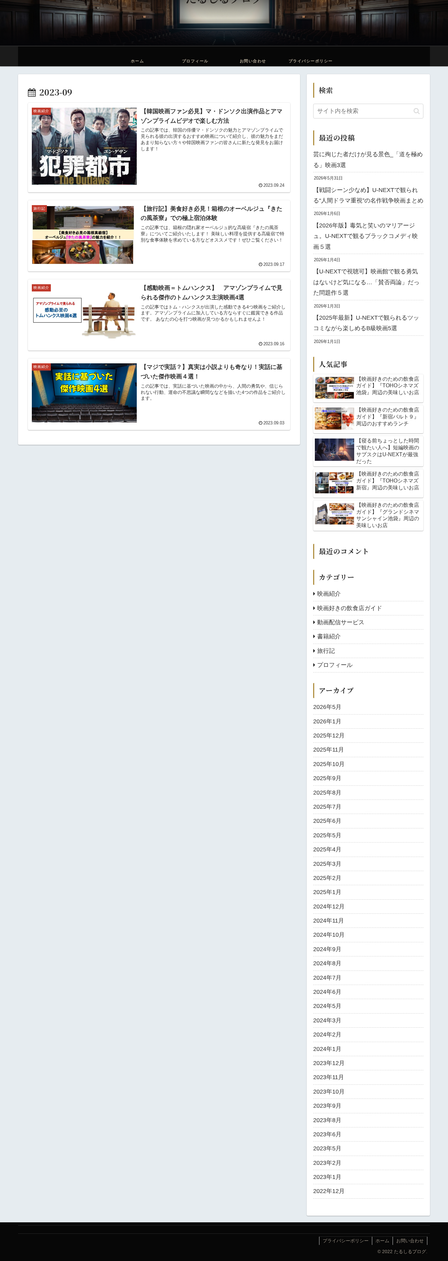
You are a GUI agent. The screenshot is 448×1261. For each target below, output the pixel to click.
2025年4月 (327, 849)
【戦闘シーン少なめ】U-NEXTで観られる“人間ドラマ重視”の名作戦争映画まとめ (368, 195)
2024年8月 (327, 963)
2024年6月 (327, 992)
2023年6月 (327, 1134)
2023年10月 (329, 1091)
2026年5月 (327, 707)
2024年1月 (327, 1048)
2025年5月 (327, 835)
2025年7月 (327, 806)
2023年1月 (327, 1177)
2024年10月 (329, 934)
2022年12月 (329, 1191)
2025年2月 (327, 878)
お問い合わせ (410, 1240)
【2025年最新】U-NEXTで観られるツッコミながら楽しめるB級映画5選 (366, 322)
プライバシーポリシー (346, 1240)
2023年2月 (327, 1162)
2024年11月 (328, 920)
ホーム (382, 1240)
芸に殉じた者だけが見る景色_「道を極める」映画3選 (368, 159)
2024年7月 (327, 977)
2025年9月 (327, 778)
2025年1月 (327, 892)
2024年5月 (327, 1006)
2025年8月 (327, 792)
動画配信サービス (340, 622)
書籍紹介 (329, 636)
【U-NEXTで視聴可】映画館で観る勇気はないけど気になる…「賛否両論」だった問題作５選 (366, 282)
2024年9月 (327, 949)
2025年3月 (327, 863)
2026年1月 (327, 721)
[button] (416, 111)
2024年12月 (329, 906)
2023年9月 (327, 1105)
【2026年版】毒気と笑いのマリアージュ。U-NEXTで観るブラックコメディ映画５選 (365, 236)
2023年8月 (327, 1120)
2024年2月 (327, 1034)
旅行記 (326, 650)
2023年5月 (327, 1148)
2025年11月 (328, 749)
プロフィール (335, 665)
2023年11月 (328, 1077)
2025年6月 (327, 821)
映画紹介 (329, 593)
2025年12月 (329, 735)
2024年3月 (327, 1020)
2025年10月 (329, 763)
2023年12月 (329, 1063)
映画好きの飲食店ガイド (349, 608)
